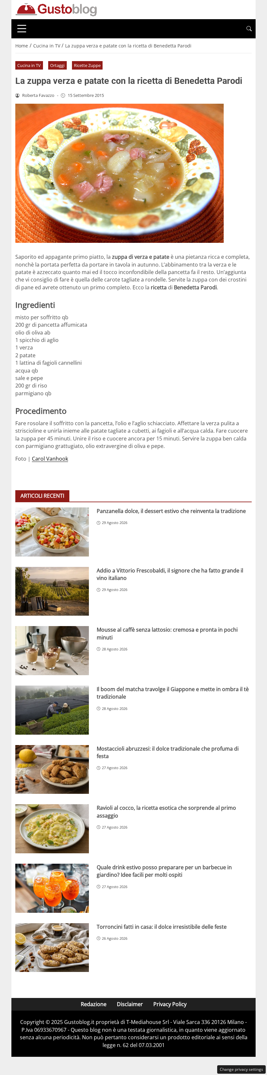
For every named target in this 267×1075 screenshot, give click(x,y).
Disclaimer (130, 1004)
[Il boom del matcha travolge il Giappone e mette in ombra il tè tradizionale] (52, 710)
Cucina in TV (29, 65)
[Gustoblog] (56, 9)
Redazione (93, 1004)
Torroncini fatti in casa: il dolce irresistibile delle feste (162, 926)
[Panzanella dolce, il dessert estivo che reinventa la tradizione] (52, 532)
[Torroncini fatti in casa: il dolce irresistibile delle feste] (52, 947)
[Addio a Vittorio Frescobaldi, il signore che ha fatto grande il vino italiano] (52, 591)
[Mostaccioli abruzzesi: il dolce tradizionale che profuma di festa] (52, 769)
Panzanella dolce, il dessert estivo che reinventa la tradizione (171, 511)
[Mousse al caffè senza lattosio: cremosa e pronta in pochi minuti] (52, 650)
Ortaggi (57, 65)
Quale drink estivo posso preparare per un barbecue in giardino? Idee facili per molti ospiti (164, 871)
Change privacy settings (241, 1069)
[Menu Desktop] (21, 28)
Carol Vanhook (50, 458)
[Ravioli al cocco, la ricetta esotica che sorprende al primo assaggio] (52, 828)
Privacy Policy (170, 1004)
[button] (249, 29)
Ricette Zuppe (87, 65)
